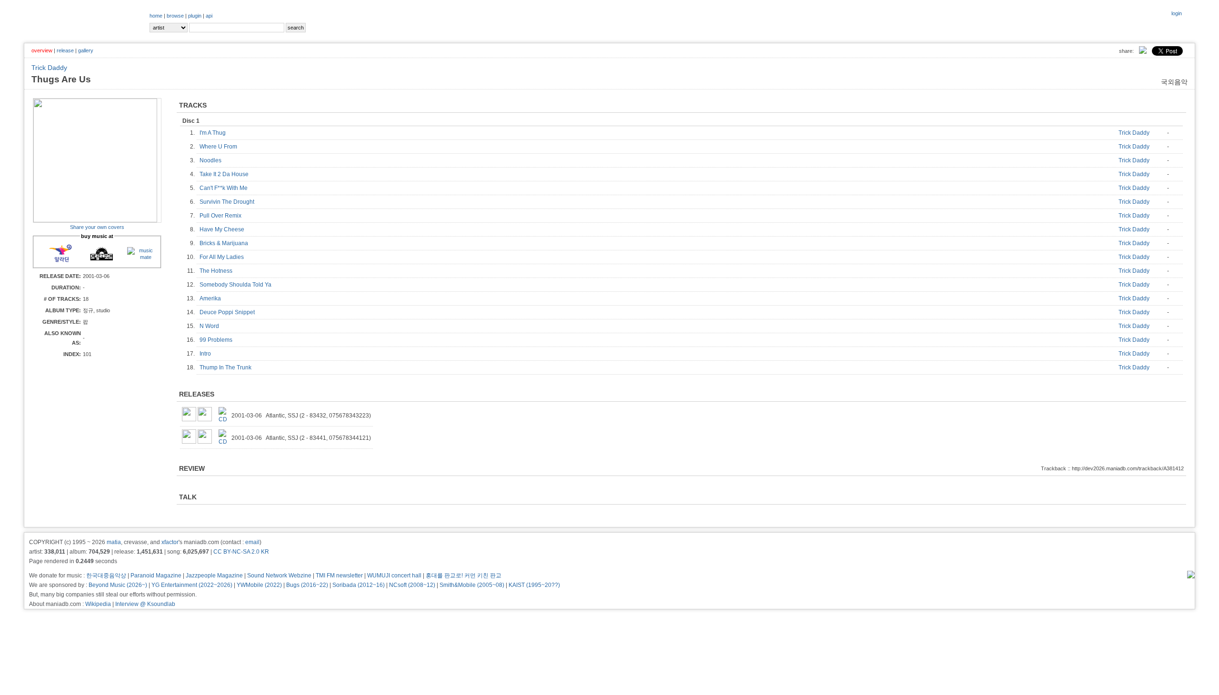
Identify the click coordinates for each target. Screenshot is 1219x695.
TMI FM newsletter (339, 575)
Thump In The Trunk (228, 367)
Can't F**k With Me (226, 188)
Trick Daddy (49, 67)
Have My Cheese (224, 229)
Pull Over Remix (223, 215)
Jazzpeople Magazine (214, 575)
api (209, 16)
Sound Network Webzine (279, 575)
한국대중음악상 (106, 575)
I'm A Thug (215, 132)
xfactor (170, 542)
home (156, 16)
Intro (207, 353)
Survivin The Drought (229, 202)
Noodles (213, 160)
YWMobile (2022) (259, 585)
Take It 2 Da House (226, 174)
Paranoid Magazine (155, 575)
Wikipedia (98, 604)
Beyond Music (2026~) (118, 585)
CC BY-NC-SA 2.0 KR (241, 551)
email (252, 542)
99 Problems (218, 340)
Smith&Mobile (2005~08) (472, 585)
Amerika (212, 298)
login (1176, 13)
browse (175, 16)
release (65, 50)
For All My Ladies (224, 257)
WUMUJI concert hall (394, 575)
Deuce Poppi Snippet (229, 312)
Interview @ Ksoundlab (145, 604)
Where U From (220, 146)
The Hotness (218, 271)
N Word (211, 326)
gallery (85, 50)
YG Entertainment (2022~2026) (191, 585)
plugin (194, 16)
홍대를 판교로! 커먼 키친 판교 (463, 575)
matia (114, 542)
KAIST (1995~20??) (534, 585)
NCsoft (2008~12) (412, 585)
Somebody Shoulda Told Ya (238, 284)
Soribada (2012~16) (358, 585)
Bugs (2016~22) (307, 585)
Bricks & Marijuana (226, 243)
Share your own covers (97, 227)
